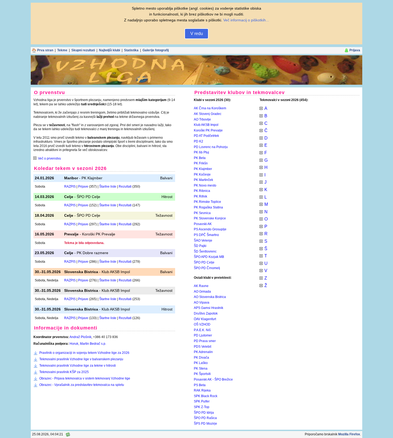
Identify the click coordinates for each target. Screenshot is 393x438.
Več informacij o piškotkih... (246, 20)
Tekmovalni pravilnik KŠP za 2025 (64, 372)
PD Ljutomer (203, 335)
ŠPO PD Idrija (204, 412)
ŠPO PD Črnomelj (207, 268)
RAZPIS (70, 186)
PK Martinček (203, 180)
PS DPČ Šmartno (206, 235)
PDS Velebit (202, 346)
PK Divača (201, 357)
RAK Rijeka (202, 390)
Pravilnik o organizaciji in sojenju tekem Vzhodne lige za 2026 (84, 353)
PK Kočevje (202, 174)
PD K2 (198, 141)
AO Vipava (201, 302)
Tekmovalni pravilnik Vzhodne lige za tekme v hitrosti (77, 365)
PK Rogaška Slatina (208, 207)
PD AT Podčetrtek (206, 136)
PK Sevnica (202, 213)
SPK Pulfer (202, 401)
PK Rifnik (200, 196)
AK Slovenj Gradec (207, 114)
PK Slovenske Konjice (210, 218)
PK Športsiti (202, 374)
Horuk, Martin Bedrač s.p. (88, 344)
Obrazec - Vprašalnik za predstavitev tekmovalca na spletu (81, 385)
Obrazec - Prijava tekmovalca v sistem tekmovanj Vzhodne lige (84, 378)
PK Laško (201, 363)
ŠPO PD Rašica (205, 418)
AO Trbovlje (202, 119)
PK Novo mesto (205, 185)
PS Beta (200, 385)
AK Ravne (201, 286)
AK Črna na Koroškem (210, 108)
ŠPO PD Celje (204, 262)
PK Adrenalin (203, 352)
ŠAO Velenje (203, 240)
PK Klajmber (203, 169)
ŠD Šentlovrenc (205, 251)
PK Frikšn (201, 163)
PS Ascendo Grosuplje (210, 229)
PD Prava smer (205, 341)
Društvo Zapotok (206, 313)
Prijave (83, 186)
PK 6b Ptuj (201, 152)
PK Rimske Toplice (207, 202)
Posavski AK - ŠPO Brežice (213, 379)
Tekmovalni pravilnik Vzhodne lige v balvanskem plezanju (81, 359)
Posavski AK (203, 224)
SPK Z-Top (201, 407)
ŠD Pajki (200, 246)
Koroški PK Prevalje (208, 130)
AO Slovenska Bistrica (210, 297)
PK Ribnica (202, 191)
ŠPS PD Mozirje (205, 423)
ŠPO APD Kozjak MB (209, 257)
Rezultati (125, 186)
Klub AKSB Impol (206, 125)
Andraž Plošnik (80, 337)
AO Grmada (202, 291)
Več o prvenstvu (49, 158)
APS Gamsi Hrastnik (208, 308)
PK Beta (200, 158)
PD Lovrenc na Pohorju (211, 147)
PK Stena (200, 368)
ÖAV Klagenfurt (205, 319)
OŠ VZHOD (202, 324)
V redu (196, 33)
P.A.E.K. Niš (202, 330)
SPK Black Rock (205, 396)
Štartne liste (107, 186)
